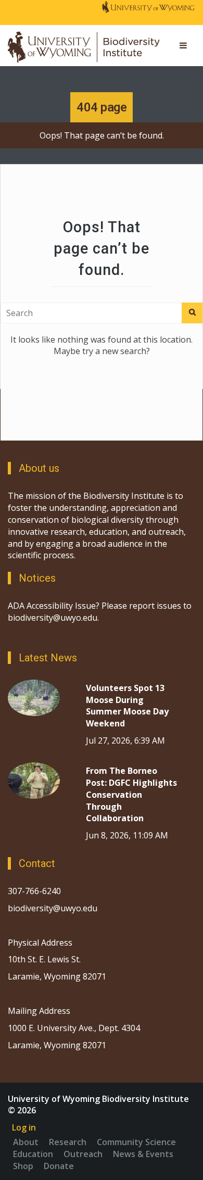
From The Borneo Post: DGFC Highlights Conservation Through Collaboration (131, 794)
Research (67, 1142)
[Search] (192, 313)
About (26, 1142)
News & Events (143, 1154)
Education (33, 1154)
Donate (59, 1166)
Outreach (83, 1154)
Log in (24, 1127)
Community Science (136, 1142)
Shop (23, 1166)
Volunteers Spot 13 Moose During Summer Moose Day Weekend (127, 706)
